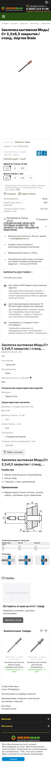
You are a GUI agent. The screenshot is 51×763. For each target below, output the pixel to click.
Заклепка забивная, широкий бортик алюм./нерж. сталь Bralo (28, 664)
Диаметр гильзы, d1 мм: (15, 164)
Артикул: (7, 146)
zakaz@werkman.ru (38, 6)
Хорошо (13, 759)
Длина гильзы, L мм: (14, 173)
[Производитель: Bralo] (41, 153)
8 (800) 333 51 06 (37, 9)
